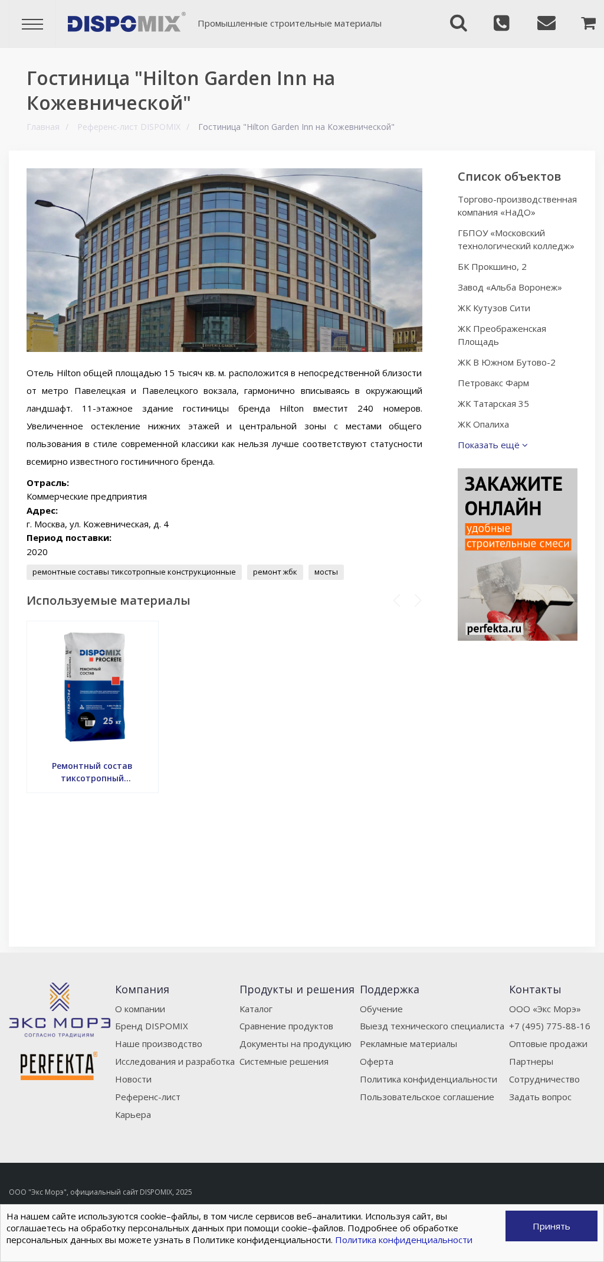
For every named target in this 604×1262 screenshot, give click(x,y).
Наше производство (158, 1043)
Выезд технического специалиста (432, 1026)
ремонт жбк (275, 571)
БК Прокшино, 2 (492, 266)
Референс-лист (147, 1097)
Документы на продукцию (295, 1043)
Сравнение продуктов (286, 1026)
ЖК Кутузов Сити (494, 308)
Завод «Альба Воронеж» (510, 287)
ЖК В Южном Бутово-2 (507, 362)
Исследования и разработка (175, 1061)
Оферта (376, 1061)
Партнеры (531, 1061)
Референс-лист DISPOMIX (128, 126)
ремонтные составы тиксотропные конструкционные (134, 571)
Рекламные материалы (408, 1043)
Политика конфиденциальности (428, 1079)
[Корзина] (573, 23)
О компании (140, 1009)
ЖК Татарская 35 (493, 403)
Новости (133, 1079)
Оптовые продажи (548, 1043)
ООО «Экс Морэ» (545, 1009)
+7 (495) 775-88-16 (549, 1026)
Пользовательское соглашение (427, 1097)
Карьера (133, 1114)
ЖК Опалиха (483, 424)
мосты (326, 571)
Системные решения (284, 1061)
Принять (551, 1226)
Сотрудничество (544, 1079)
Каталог (256, 1009)
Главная (43, 126)
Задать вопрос (540, 1097)
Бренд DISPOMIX (151, 1026)
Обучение (381, 1009)
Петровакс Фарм (493, 383)
